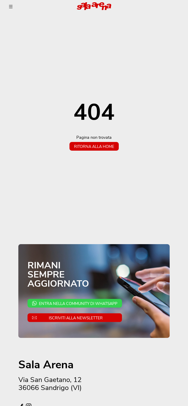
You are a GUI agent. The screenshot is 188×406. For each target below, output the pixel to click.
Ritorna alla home (94, 146)
